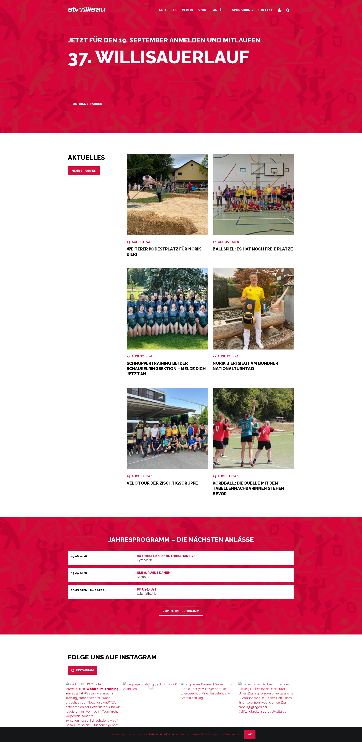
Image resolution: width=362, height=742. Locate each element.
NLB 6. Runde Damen (153, 573)
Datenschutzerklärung (162, 734)
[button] (287, 10)
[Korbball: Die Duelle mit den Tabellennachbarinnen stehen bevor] (253, 390)
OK (250, 734)
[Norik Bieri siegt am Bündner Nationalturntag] (253, 270)
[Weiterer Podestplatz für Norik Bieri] (167, 156)
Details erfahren (87, 104)
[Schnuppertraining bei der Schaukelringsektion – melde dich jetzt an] (167, 270)
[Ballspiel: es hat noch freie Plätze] (253, 156)
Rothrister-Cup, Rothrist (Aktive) (166, 556)
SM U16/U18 (146, 589)
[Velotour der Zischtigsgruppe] (167, 390)
